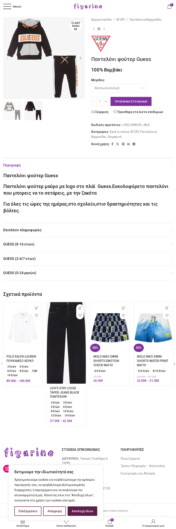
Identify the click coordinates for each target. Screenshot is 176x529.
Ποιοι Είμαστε (130, 458)
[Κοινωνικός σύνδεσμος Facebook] (112, 144)
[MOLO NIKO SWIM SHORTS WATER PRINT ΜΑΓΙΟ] (153, 327)
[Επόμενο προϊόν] (104, 28)
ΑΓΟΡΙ (120, 19)
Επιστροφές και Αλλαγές (138, 473)
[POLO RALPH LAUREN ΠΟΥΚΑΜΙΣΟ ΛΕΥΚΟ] (22, 327)
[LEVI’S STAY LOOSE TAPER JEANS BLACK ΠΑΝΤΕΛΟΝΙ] (66, 343)
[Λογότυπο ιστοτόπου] (88, 6)
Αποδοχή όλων (82, 511)
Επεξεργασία (27, 511)
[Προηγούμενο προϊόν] (93, 28)
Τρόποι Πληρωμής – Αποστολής (143, 466)
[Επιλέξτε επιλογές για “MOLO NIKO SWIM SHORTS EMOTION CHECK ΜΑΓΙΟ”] (123, 308)
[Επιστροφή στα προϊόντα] (99, 28)
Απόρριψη (54, 511)
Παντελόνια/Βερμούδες (145, 19)
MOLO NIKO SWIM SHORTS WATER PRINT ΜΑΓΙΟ (152, 361)
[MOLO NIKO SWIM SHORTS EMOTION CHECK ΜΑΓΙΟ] (109, 327)
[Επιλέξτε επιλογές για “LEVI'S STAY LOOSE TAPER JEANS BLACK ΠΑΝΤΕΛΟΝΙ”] (80, 308)
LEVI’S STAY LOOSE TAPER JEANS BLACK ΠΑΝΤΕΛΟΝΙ (64, 392)
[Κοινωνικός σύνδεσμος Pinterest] (123, 144)
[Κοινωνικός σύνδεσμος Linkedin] (128, 144)
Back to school (119, 131)
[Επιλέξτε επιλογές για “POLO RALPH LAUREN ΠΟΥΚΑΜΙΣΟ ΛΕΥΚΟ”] (36, 308)
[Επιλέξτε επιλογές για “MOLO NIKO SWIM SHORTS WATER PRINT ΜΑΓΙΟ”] (167, 308)
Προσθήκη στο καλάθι (131, 101)
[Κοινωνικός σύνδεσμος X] (117, 144)
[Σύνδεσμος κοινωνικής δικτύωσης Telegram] (134, 144)
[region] (56, 492)
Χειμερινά (114, 136)
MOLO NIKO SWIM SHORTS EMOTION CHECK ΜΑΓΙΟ (106, 361)
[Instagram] (7, 469)
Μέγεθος (97, 80)
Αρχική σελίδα (101, 19)
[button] (7, 58)
